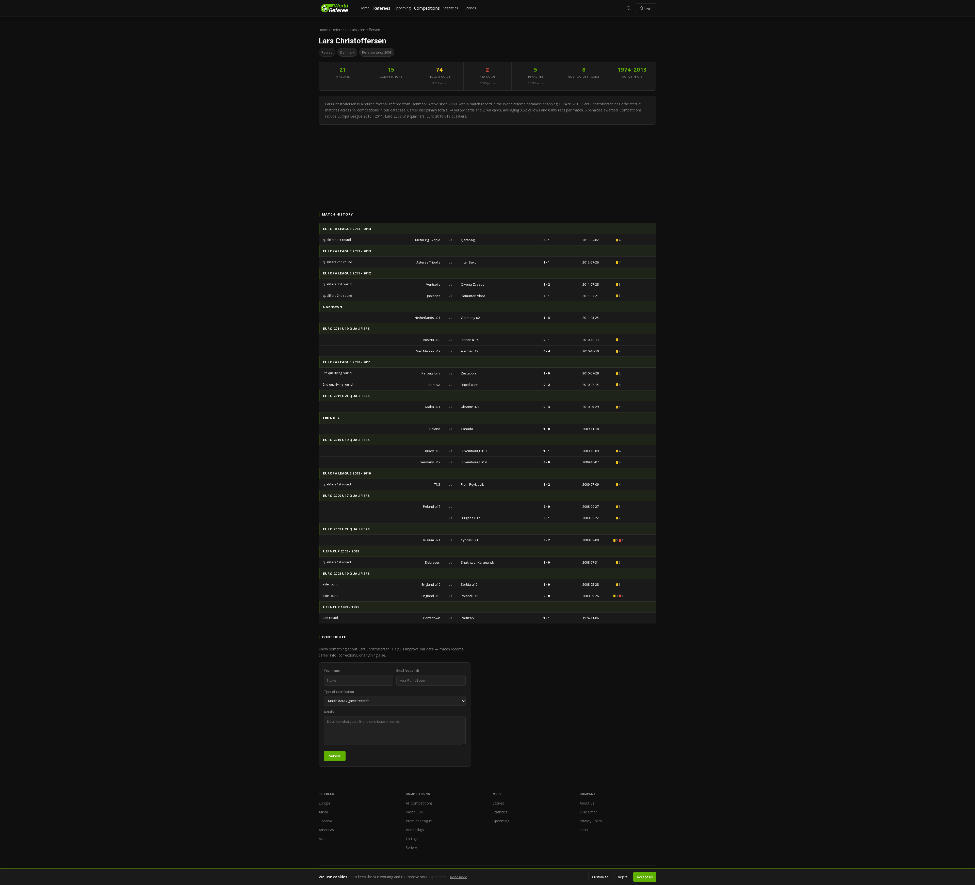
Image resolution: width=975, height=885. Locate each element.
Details (329, 712)
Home (365, 8)
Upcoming (402, 8)
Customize (600, 877)
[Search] (628, 8)
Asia (322, 838)
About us (587, 803)
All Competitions (419, 803)
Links (584, 829)
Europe (324, 803)
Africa (323, 812)
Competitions (427, 8)
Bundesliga (415, 829)
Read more (458, 877)
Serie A (411, 847)
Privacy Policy (591, 820)
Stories (470, 8)
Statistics (450, 8)
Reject (622, 877)
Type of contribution (339, 692)
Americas (326, 829)
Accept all (645, 877)
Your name (332, 670)
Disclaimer (588, 812)
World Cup (414, 812)
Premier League (419, 820)
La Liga (412, 838)
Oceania (325, 820)
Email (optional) (407, 670)
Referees (381, 8)
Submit (334, 756)
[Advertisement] (487, 162)
